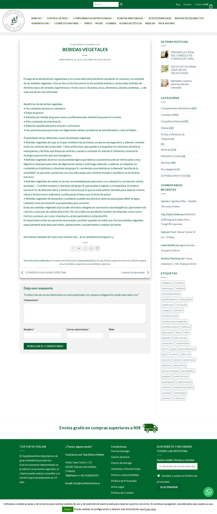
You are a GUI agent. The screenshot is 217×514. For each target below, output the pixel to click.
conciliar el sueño (170, 315)
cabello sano (168, 304)
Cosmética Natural (172, 121)
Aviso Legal (117, 486)
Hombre (111, 23)
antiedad (180, 288)
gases (173, 348)
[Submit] (121, 4)
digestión (166, 337)
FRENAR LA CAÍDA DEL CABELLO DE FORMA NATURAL (182, 55)
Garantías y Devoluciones (126, 468)
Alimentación (40, 23)
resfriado (166, 387)
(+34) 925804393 (88, 475)
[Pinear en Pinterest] (91, 248)
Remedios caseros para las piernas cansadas (181, 84)
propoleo (166, 376)
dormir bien (167, 343)
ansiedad (179, 282)
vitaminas (179, 398)
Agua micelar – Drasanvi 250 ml (178, 247)
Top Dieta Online (102, 59)
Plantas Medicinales (130, 18)
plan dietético (188, 370)
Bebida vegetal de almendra (117, 260)
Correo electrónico (78, 329)
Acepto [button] (67, 509)
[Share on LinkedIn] (97, 248)
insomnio (174, 354)
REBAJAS (150, 23)
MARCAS (36, 18)
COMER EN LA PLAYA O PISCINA (45, 272)
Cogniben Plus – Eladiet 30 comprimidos (178, 203)
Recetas (165, 162)
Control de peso (57, 18)
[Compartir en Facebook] (73, 248)
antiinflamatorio (169, 299)
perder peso (189, 359)
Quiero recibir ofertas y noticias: (175, 460)
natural (177, 359)
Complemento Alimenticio (85, 44)
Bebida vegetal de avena (80, 264)
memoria (166, 359)
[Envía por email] (85, 248)
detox (178, 332)
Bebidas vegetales (101, 264)
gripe (164, 354)
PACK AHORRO (167, 23)
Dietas (165, 127)
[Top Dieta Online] (14, 21)
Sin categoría (168, 169)
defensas (186, 326)
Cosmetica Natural (66, 23)
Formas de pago (120, 451)
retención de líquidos (184, 387)
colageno (166, 310)
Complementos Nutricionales (92, 18)
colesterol (178, 310)
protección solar (181, 376)
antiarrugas (167, 288)
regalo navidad (184, 382)
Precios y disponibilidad (125, 474)
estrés (165, 348)
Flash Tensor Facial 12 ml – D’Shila (178, 234)
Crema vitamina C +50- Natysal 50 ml (178, 261)
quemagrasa (168, 382)
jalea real (186, 354)
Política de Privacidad (123, 480)
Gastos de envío (120, 456)
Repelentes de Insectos (189, 18)
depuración (167, 332)
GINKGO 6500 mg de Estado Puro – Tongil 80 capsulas (178, 219)
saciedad (166, 393)
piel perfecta (180, 365)
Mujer (99, 23)
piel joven (166, 365)
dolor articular (180, 337)
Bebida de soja (96, 260)
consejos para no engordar (174, 321)
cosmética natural (170, 326)
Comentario (31, 300)
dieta (186, 332)
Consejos (166, 114)
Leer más (150, 509)
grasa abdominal (187, 348)
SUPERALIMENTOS (173, 175)
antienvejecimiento (171, 293)
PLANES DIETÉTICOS (130, 23)
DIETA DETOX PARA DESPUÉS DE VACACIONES (183, 70)
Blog (178, 4)
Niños (88, 23)
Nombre (29, 329)
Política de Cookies (122, 492)
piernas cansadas (170, 370)
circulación (182, 304)
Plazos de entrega (121, 462)
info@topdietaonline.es (86, 483)
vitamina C (167, 398)
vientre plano (180, 393)
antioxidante (186, 299)
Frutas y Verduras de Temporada (173, 136)
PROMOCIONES (171, 156)
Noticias (166, 149)
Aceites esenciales (160, 18)
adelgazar (167, 282)
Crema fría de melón (133, 272)
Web (111, 329)
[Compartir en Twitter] (79, 248)
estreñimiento (182, 343)
